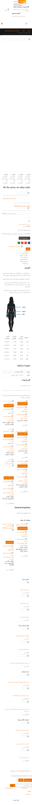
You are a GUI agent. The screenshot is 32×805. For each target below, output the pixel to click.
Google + (25, 243)
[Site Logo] (23, 24)
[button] (28, 24)
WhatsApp (19, 243)
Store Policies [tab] (24, 261)
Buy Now (28, 794)
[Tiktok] (20, 797)
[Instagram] (27, 797)
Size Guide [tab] (25, 253)
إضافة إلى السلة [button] (22, 403)
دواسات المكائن (24, 418)
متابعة (20, 780)
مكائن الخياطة (10, 492)
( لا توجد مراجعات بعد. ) (24, 224)
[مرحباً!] (11, 24)
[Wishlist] (7, 24)
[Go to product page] (22, 401)
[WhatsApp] (24, 797)
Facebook (29, 243)
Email (22, 243)
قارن (28, 249)
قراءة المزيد (10, 542)
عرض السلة (28, 780)
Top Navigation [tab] (8, 788)
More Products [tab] (24, 259)
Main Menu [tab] (24, 788)
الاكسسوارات (10, 420)
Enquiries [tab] (25, 263)
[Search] (12, 785)
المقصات (25, 481)
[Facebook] (31, 797)
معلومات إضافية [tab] (24, 255)
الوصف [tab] (26, 251)
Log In (29, 791)
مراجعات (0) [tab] (25, 257)
